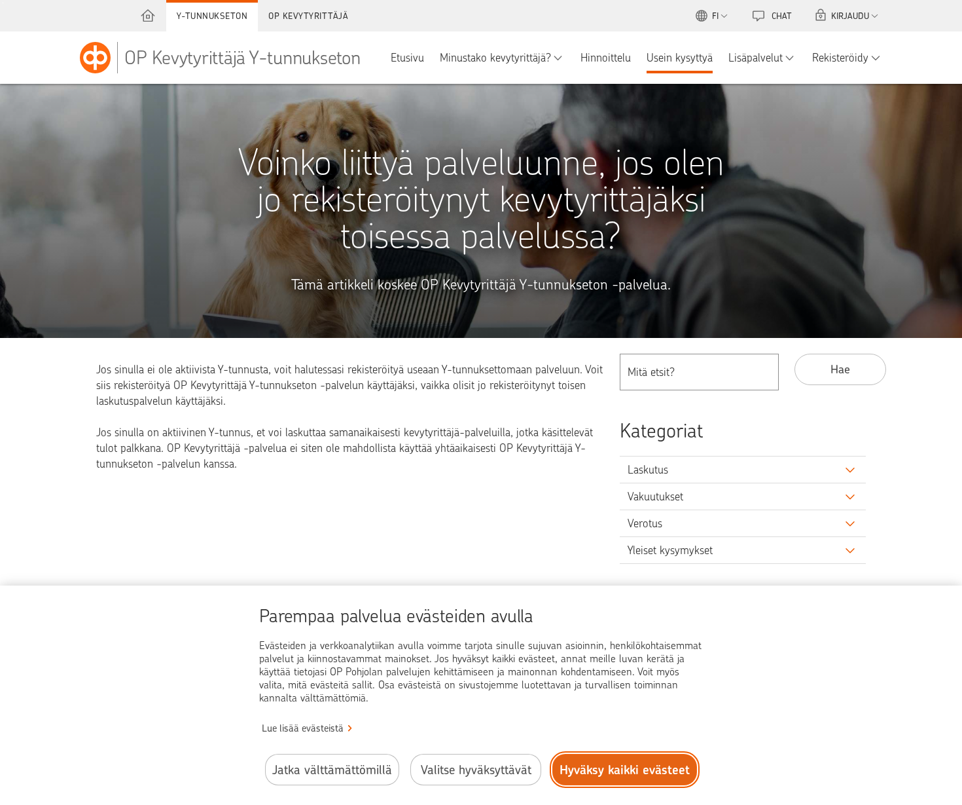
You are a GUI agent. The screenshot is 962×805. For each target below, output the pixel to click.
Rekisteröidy (840, 57)
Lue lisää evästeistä (303, 728)
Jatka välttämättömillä (332, 769)
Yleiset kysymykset (670, 550)
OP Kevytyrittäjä (308, 15)
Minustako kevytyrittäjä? (495, 57)
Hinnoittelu (605, 57)
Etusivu (407, 57)
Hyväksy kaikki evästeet (625, 769)
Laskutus (648, 469)
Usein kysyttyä (680, 57)
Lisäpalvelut (755, 57)
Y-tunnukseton (212, 15)
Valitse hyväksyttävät (476, 769)
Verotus (645, 523)
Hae (840, 369)
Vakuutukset (655, 496)
